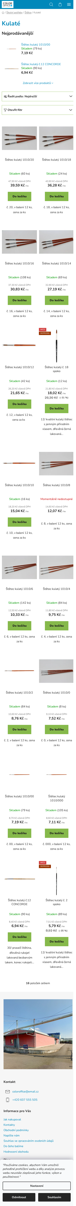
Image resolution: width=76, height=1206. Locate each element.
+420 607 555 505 (24, 1100)
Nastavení (36, 1186)
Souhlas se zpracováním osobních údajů (29, 1141)
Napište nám (12, 1135)
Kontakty (9, 1125)
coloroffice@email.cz (25, 1092)
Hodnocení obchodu (16, 1152)
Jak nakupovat (12, 1119)
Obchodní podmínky (16, 1130)
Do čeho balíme (13, 1146)
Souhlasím (54, 1197)
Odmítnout (19, 1197)
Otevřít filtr (15, 110)
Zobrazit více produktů (37, 83)
